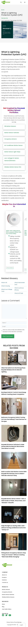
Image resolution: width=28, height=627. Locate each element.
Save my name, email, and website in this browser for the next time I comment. (13, 330)
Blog (3, 606)
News (3, 604)
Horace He (4, 18)
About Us (4, 575)
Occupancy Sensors (7, 592)
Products (4, 577)
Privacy (8, 622)
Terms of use (13, 622)
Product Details (10, 267)
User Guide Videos (6, 609)
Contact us (5, 582)
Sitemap (19, 622)
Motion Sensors (6, 589)
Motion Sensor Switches (8, 594)
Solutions (4, 580)
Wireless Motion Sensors (8, 597)
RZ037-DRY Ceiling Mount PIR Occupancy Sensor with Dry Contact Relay (13, 232)
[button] (21, 2)
